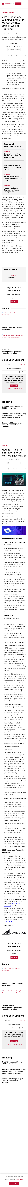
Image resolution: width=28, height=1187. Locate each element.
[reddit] (17, 55)
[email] (19, 55)
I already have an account (14, 388)
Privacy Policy (19, 1179)
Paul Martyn (14, 43)
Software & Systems (8, 12)
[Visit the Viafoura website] (22, 372)
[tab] (6, 364)
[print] (25, 55)
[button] (3, 4)
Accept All (14, 1183)
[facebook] (8, 55)
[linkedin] (11, 55)
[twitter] (14, 55)
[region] (14, 368)
